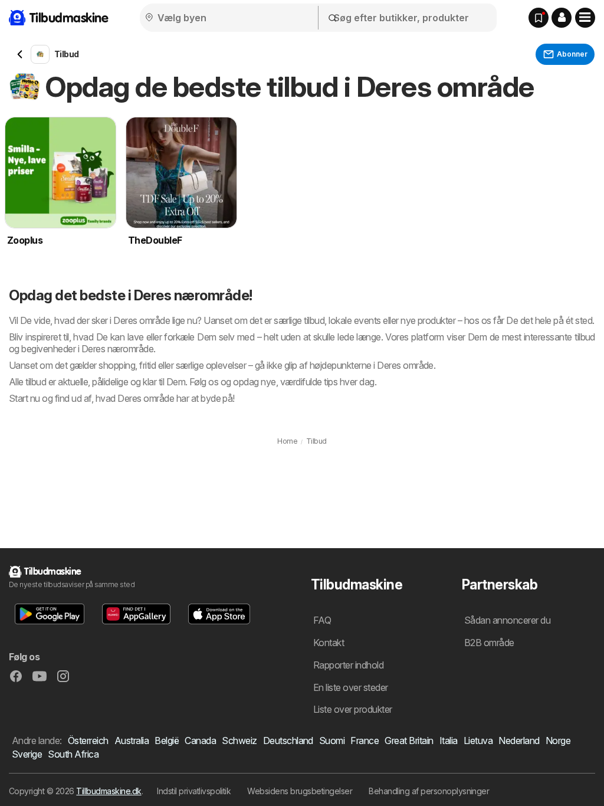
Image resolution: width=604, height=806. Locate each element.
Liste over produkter (352, 709)
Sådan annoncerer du (507, 620)
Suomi (331, 740)
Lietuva (478, 740)
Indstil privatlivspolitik (194, 791)
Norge (558, 740)
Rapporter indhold (348, 665)
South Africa (73, 754)
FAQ (322, 620)
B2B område (489, 642)
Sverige (27, 754)
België (167, 740)
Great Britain (409, 740)
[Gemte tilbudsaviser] (538, 18)
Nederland (518, 740)
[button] (562, 18)
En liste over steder (350, 687)
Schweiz (239, 740)
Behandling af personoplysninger (429, 791)
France (364, 740)
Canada (200, 740)
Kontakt (328, 642)
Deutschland (288, 740)
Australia (131, 740)
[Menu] (585, 18)
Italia (448, 740)
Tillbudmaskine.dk (108, 791)
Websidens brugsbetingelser (299, 791)
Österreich (88, 740)
